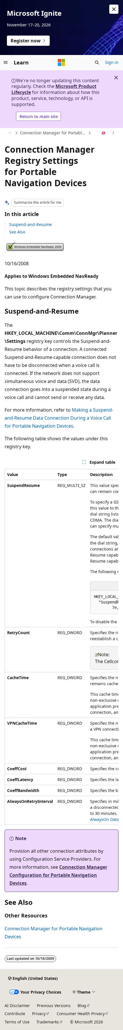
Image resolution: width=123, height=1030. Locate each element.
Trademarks (47, 1022)
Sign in (111, 62)
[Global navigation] (5, 62)
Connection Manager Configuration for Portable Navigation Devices (58, 875)
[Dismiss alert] (113, 9)
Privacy (38, 1013)
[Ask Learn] (103, 133)
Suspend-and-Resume (30, 224)
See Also (17, 232)
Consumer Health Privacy (81, 1013)
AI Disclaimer (17, 1005)
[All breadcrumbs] (10, 133)
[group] (61, 647)
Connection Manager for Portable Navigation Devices (53, 132)
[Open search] (97, 62)
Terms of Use (17, 1022)
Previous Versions (54, 1005)
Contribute (15, 1013)
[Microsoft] (61, 62)
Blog (82, 1005)
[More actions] (113, 133)
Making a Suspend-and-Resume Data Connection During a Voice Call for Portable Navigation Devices (59, 418)
